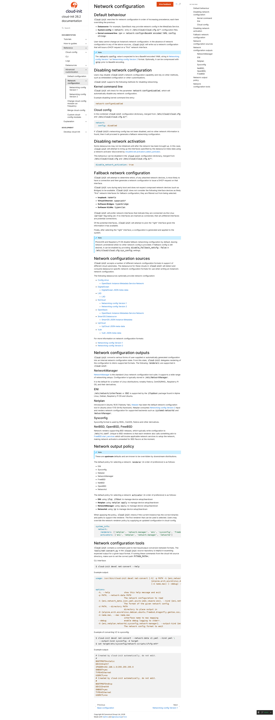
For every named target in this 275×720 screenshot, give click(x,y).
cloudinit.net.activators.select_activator (142, 152)
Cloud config (203, 24)
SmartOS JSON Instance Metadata (117, 320)
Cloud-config (71, 52)
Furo (125, 717)
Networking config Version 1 (78, 88)
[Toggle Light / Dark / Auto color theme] (180, 4)
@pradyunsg (117, 717)
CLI (67, 56)
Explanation (69, 121)
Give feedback (165, 4)
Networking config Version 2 (78, 95)
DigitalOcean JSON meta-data (115, 290)
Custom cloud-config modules (74, 115)
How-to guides (70, 43)
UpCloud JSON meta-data (113, 326)
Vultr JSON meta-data (111, 333)
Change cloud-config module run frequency (76, 103)
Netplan (135, 405)
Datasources (71, 65)
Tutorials (67, 39)
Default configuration (76, 76)
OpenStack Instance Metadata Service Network (123, 283)
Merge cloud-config (76, 110)
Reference (68, 48)
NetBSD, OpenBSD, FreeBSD (201, 71)
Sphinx (105, 717)
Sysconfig (201, 64)
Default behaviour (201, 8)
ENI (198, 57)
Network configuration (74, 82)
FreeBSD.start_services (104, 436)
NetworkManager (102, 375)
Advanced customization (72, 70)
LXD (103, 296)
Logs (68, 61)
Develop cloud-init (72, 132)
